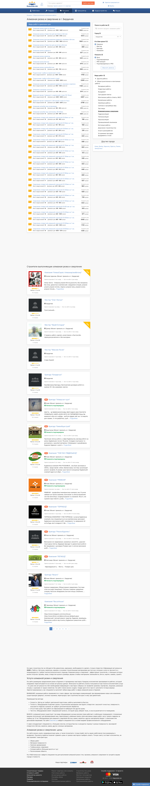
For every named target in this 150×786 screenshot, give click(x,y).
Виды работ (99, 75)
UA (42, 3)
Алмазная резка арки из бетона (44, 28)
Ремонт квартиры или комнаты (62, 771)
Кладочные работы (104, 89)
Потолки (54, 779)
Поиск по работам (101, 25)
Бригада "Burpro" (51, 575)
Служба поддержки (142, 784)
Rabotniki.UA (117, 778)
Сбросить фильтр (108, 68)
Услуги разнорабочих (105, 131)
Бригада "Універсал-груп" (59, 400)
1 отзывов (35, 342)
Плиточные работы (58, 773)
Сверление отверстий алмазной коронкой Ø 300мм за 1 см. (53, 195)
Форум (117, 11)
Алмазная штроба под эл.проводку (45, 106)
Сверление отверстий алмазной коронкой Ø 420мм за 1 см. (53, 212)
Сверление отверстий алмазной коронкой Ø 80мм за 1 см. (53, 134)
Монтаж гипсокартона (84, 775)
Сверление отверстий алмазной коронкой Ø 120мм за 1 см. (53, 151)
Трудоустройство (101, 11)
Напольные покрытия (83, 777)
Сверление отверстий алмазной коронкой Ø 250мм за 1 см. (53, 190)
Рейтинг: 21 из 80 (35, 365)
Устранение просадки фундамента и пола (105, 134)
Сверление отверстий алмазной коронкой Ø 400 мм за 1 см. (54, 206)
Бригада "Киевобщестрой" (59, 426)
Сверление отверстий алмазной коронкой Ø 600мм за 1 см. (53, 229)
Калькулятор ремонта (34, 775)
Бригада (99, 48)
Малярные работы (82, 773)
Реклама (30, 777)
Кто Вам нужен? (100, 41)
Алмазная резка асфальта (42, 50)
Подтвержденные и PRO (105, 64)
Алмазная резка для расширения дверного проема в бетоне (53, 39)
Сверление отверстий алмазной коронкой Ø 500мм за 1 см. (53, 223)
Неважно (100, 44)
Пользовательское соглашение (37, 781)
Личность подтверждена (55, 405)
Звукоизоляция (103, 119)
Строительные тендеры (35, 771)
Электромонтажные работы (61, 781)
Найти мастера (88, 3)
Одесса (112, 146)
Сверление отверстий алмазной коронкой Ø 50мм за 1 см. (53, 123)
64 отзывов (35, 417)
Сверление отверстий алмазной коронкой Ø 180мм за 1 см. (53, 173)
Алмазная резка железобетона (43, 67)
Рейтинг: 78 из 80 (35, 415)
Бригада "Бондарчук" (53, 375)
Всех (98, 57)
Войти (112, 6)
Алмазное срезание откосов (42, 89)
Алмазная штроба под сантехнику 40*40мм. (48, 112)
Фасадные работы (104, 86)
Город (97, 33)
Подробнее (60, 289)
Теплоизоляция (103, 117)
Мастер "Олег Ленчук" (54, 300)
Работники (36, 11)
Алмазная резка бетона (41, 62)
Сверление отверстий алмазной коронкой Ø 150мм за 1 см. (53, 162)
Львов (118, 146)
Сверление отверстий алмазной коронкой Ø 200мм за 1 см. (53, 179)
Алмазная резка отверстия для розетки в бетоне (50, 45)
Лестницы (101, 108)
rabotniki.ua (54, 720)
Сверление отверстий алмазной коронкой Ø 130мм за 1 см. (53, 156)
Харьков (106, 146)
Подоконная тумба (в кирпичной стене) (46, 73)
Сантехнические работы (84, 781)
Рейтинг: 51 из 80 (35, 590)
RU (42, 5)
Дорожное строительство (107, 128)
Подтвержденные (103, 59)
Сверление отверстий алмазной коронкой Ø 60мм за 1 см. (53, 128)
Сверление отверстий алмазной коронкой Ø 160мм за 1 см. (53, 167)
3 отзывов (35, 592)
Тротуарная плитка (104, 94)
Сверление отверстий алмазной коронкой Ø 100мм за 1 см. (53, 140)
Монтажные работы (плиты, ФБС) (109, 97)
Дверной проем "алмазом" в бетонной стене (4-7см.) (51, 101)
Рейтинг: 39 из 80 (35, 564)
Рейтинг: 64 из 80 (35, 441)
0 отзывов (35, 317)
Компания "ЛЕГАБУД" (57, 556)
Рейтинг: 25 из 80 (35, 315)
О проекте (119, 771)
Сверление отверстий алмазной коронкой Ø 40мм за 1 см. (53, 117)
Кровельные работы (105, 100)
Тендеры (51, 11)
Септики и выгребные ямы (107, 106)
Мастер (99, 46)
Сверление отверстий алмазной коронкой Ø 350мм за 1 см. (53, 201)
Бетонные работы (104, 125)
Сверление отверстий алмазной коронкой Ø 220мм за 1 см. (53, 184)
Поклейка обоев (57, 777)
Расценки (65, 11)
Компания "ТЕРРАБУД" (58, 507)
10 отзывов (35, 292)
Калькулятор (82, 11)
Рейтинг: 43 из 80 (35, 547)
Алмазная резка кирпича (41, 56)
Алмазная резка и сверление (108, 111)
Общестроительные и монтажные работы (107, 82)
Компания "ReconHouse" (54, 601)
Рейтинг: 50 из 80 (35, 619)
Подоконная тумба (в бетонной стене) (46, 78)
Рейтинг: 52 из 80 (35, 495)
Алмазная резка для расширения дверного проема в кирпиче (54, 84)
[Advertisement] (58, 249)
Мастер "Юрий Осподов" (55, 325)
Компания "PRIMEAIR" (57, 480)
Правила (30, 779)
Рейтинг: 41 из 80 (35, 290)
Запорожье (98, 148)
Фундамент (102, 92)
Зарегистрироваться (112, 2)
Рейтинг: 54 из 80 (35, 464)
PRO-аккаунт (101, 61)
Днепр (101, 146)
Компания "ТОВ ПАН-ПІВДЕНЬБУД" (63, 453)
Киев (96, 146)
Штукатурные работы (59, 775)
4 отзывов (35, 621)
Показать (98, 55)
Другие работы (102, 78)
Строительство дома (83, 771)
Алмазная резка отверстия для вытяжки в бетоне (50, 34)
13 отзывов (35, 444)
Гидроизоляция (103, 114)
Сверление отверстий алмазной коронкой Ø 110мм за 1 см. (53, 145)
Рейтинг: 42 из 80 (35, 340)
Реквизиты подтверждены (55, 459)
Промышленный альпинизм (107, 122)
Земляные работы (104, 103)
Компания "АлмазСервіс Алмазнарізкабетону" (63, 272)
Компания (100, 50)
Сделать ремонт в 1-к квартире (62, 6)
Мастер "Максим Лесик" (54, 350)
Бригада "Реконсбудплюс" (59, 532)
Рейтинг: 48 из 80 (35, 522)
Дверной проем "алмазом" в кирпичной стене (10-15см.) (52, 95)
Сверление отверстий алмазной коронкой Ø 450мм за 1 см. (53, 218)
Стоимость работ (33, 773)
